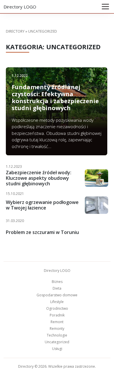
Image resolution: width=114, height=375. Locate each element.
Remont (57, 321)
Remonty (57, 328)
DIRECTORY (15, 31)
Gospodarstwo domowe (57, 295)
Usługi (57, 348)
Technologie (57, 335)
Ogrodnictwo (57, 308)
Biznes (57, 281)
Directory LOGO (20, 7)
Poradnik (57, 315)
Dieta (57, 288)
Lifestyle (57, 301)
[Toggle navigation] (105, 6)
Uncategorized (57, 341)
